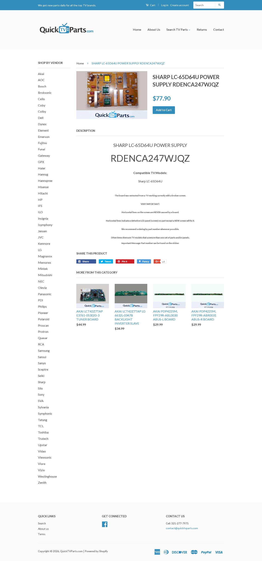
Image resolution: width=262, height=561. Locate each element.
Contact (218, 29)
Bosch (42, 86)
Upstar (42, 445)
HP (40, 199)
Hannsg (43, 174)
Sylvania (43, 407)
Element (43, 130)
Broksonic (45, 92)
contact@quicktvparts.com (182, 528)
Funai (41, 149)
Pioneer (43, 313)
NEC (41, 281)
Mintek (43, 268)
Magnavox (45, 256)
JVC (41, 237)
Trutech (43, 438)
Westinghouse (47, 476)
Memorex (44, 262)
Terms (41, 534)
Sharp (41, 382)
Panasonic (44, 294)
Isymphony (45, 225)
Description (85, 130)
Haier (41, 168)
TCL (41, 426)
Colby (42, 111)
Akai (41, 74)
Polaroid (43, 319)
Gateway (44, 155)
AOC (41, 80)
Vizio (41, 470)
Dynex (42, 124)
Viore (41, 463)
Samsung (44, 350)
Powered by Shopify (96, 551)
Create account (179, 5)
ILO (40, 212)
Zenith (42, 482)
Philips (42, 306)
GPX (41, 162)
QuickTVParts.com (71, 551)
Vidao (42, 451)
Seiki (41, 375)
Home (137, 29)
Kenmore (44, 243)
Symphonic (45, 413)
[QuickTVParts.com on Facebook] (105, 523)
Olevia (42, 287)
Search (42, 523)
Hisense (43, 187)
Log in (164, 5)
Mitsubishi (45, 275)
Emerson (43, 136)
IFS (40, 206)
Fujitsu (42, 143)
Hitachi (43, 193)
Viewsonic (45, 457)
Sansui (42, 357)
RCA (41, 344)
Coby (41, 105)
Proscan (43, 325)
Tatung (42, 420)
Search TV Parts (177, 29)
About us (43, 528)
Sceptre (43, 369)
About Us (153, 29)
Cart (152, 5)
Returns (202, 29)
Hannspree (45, 180)
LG (40, 250)
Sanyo (42, 363)
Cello (41, 99)
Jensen (42, 231)
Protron (43, 331)
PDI (40, 300)
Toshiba (43, 432)
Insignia (43, 218)
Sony (41, 394)
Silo (40, 388)
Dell (40, 117)
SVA (41, 401)
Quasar (43, 338)
